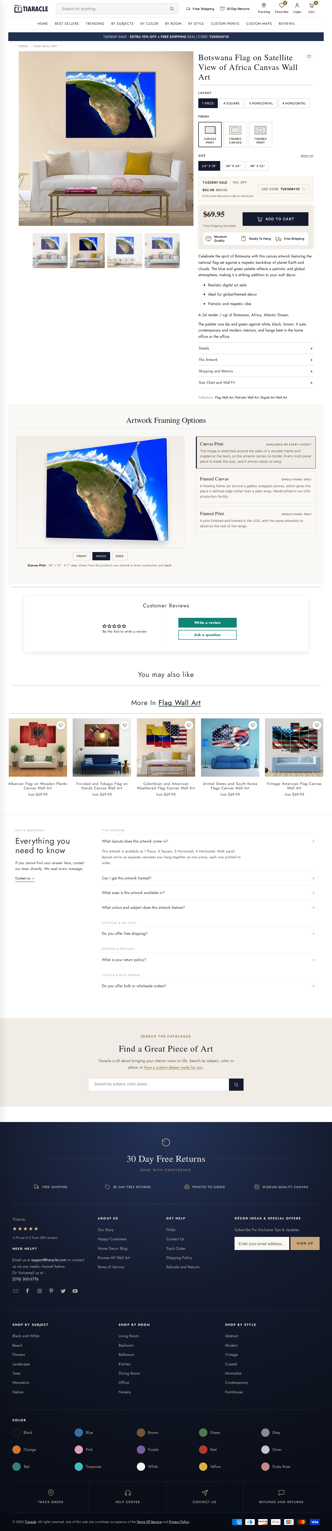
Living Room (129, 1336)
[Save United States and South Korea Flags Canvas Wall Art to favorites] (252, 725)
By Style (196, 23)
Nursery (125, 1392)
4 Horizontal (294, 103)
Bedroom (126, 1345)
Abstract (231, 1336)
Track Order (175, 1248)
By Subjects (122, 23)
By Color (149, 23)
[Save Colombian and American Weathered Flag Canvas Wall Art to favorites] (188, 725)
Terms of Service (111, 1267)
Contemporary (236, 1382)
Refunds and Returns (182, 1267)
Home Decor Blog (112, 1248)
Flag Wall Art (45, 46)
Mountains (20, 1382)
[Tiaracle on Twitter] (63, 1291)
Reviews (287, 23)
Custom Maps (259, 23)
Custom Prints (225, 23)
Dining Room (129, 1373)
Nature (17, 1392)
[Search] (171, 8)
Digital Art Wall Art (274, 397)
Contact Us (175, 1239)
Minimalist (233, 1373)
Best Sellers (67, 23)
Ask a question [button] (207, 635)
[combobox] (110, 8)
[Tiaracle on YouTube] (75, 1291)
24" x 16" (209, 166)
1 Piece (208, 103)
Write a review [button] (207, 622)
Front (82, 556)
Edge (120, 556)
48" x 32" (257, 166)
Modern (231, 1345)
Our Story (106, 1230)
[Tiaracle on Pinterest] (51, 1291)
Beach (17, 1345)
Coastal (231, 1364)
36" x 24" (233, 166)
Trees (16, 1373)
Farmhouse (234, 1392)
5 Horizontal (261, 103)
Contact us (25, 878)
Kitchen (125, 1364)
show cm (307, 155)
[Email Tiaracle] (15, 1291)
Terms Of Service (149, 1521)
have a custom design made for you (173, 1067)
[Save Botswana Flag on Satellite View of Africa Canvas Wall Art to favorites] (309, 56)
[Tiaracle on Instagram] (39, 1291)
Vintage (231, 1354)
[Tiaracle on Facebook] (27, 1291)
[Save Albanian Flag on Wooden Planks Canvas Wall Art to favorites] (60, 725)
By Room (173, 23)
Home (42, 23)
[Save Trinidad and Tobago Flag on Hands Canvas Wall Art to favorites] (124, 725)
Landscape (21, 1364)
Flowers (18, 1354)
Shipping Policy (179, 1257)
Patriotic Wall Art (247, 397)
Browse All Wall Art (114, 1257)
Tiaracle (30, 1521)
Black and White (25, 1336)
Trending (95, 23)
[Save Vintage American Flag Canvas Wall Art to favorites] (317, 725)
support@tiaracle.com (48, 1260)
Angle (101, 556)
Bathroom (126, 1354)
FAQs (170, 1230)
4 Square (231, 103)
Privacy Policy (179, 1521)
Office (124, 1382)
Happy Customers (112, 1239)
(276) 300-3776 (25, 1279)
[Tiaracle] (31, 9)
